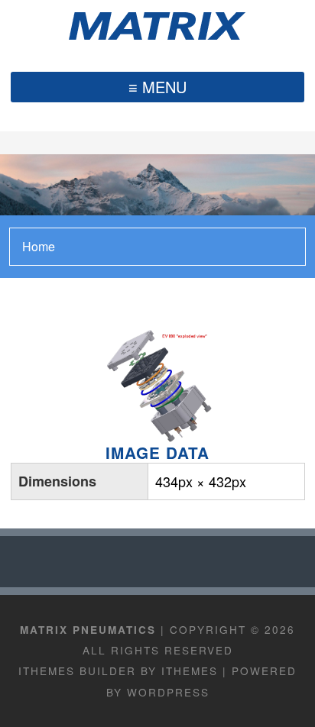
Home (38, 246)
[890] (157, 341)
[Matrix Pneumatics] (157, 26)
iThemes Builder (77, 670)
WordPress (168, 692)
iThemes (189, 670)
